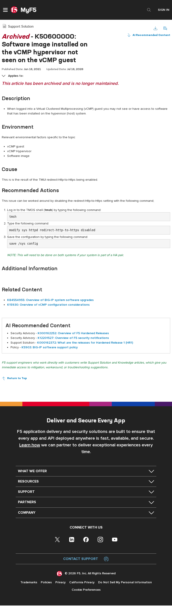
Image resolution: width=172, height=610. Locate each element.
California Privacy (82, 582)
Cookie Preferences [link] (86, 590)
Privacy (60, 582)
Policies (46, 582)
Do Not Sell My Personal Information (125, 582)
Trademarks (28, 582)
